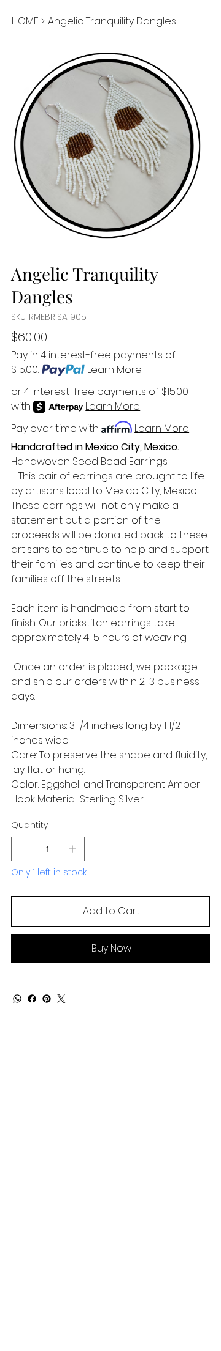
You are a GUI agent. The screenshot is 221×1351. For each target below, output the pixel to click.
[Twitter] (61, 999)
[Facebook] (32, 999)
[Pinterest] (47, 999)
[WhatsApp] (17, 999)
